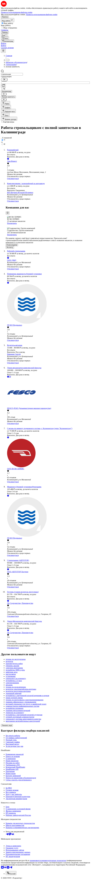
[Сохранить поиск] (3, 86)
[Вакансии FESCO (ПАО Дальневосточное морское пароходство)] (48, 392)
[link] (5, 37)
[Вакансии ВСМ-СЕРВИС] (48, 453)
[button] (3, 43)
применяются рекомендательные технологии (48, 860)
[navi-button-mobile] (3, 51)
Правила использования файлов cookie (41, 15)
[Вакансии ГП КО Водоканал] (48, 304)
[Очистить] (4, 80)
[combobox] (12, 74)
